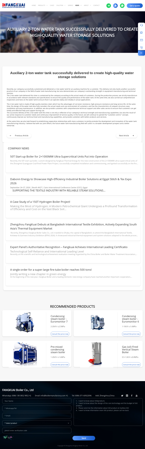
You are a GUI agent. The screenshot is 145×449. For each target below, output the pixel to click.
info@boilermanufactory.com (53, 395)
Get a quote (135, 5)
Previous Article (21, 135)
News (77, 5)
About (86, 5)
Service (70, 5)
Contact (96, 5)
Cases (52, 5)
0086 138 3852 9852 (20, 395)
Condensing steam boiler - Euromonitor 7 (59, 319)
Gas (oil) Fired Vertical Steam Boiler (130, 349)
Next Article (124, 135)
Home (34, 5)
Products (41, 5)
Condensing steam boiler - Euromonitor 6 (130, 319)
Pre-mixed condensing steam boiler (58, 349)
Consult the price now (60, 334)
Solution (59, 5)
